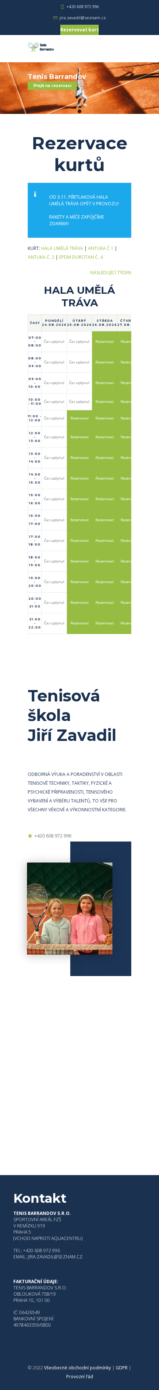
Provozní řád (79, 1376)
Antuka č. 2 (41, 257)
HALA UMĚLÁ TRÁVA (62, 248)
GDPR (122, 1368)
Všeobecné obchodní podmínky (77, 1368)
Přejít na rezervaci (52, 85)
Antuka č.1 (101, 248)
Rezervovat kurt (79, 30)
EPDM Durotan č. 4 (81, 257)
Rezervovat (104, 341)
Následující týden (110, 272)
